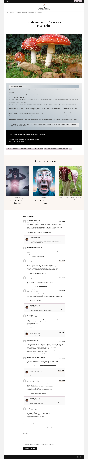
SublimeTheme (49, 457)
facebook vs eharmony (32, 340)
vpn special (30, 315)
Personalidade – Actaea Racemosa (18, 202)
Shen (71, 148)
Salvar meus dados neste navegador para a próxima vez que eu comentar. (39, 444)
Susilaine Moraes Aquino (40, 28)
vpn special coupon (32, 277)
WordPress (60, 457)
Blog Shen (44, 7)
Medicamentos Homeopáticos (47, 19)
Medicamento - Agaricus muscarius (35, 148)
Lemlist (28, 417)
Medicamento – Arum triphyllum (70, 201)
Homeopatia (36, 19)
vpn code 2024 (31, 289)
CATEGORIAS (78, 1)
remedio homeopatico (63, 148)
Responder (62, 221)
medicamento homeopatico (50, 148)
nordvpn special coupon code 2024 (36, 380)
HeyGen (29, 408)
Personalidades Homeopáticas (17, 198)
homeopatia (15, 148)
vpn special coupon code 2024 (35, 220)
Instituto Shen (23, 148)
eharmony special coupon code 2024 (36, 357)
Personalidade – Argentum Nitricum (44, 202)
